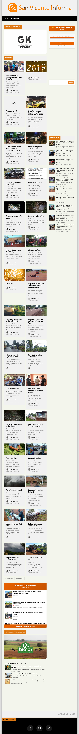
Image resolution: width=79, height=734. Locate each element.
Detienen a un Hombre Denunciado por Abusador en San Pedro (35, 390)
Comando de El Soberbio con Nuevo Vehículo (13, 183)
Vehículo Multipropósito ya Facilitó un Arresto (35, 148)
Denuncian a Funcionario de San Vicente (35, 491)
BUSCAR (62, 43)
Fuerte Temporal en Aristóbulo (14, 490)
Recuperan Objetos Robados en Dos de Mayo (13, 251)
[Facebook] (30, 728)
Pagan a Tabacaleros (11, 458)
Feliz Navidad (9, 284)
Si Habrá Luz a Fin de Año (35, 182)
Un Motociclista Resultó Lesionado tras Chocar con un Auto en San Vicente (65, 226)
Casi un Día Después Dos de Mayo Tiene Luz (35, 356)
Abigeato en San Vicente (34, 250)
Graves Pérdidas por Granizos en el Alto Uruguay (14, 425)
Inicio (6, 18)
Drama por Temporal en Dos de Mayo (14, 525)
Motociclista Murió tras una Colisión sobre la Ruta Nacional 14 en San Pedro (65, 188)
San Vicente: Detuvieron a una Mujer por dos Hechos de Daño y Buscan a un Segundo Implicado (65, 217)
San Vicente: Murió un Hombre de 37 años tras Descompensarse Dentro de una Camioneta (65, 152)
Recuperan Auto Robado (34, 458)
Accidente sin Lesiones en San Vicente (14, 217)
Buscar (71, 82)
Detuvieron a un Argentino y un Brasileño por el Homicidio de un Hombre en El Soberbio (64, 179)
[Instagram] (39, 728)
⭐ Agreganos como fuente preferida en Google (62, 28)
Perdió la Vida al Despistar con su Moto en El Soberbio (14, 320)
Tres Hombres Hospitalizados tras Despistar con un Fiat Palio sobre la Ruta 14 (65, 161)
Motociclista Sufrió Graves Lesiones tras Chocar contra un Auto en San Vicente (65, 170)
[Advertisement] (15, 698)
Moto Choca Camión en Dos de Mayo (36, 559)
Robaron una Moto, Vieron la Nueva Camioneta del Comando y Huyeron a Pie (13, 148)
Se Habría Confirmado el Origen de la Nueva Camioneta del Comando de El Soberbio (36, 113)
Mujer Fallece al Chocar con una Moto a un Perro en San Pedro (35, 321)
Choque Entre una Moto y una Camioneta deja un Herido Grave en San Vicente (36, 285)
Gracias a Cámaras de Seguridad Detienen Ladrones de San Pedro (14, 77)
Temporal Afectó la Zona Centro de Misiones (12, 559)
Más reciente (9, 578)
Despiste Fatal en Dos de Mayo (36, 216)
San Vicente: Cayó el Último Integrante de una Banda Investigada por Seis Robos (65, 197)
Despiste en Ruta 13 (11, 111)
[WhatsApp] (49, 728)
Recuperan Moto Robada (12, 389)
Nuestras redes (15, 18)
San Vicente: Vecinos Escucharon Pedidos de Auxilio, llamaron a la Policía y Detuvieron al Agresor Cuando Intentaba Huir (64, 207)
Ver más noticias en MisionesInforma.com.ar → (25, 626)
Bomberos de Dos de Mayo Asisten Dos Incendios (35, 525)
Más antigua (19, 578)
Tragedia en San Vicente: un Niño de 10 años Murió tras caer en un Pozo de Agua (65, 143)
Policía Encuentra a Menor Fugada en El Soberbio (13, 356)
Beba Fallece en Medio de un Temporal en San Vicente (35, 425)
